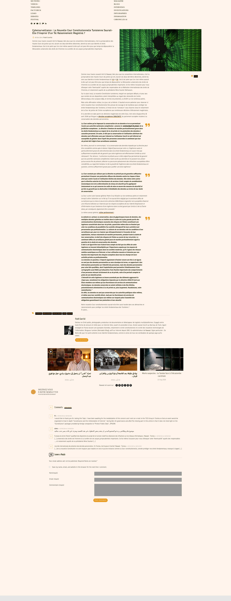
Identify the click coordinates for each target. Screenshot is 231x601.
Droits (195, 76)
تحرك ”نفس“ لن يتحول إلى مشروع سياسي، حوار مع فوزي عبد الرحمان (70, 375)
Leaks (33, 13)
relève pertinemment (106, 212)
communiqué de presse (131, 126)
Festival (34, 20)
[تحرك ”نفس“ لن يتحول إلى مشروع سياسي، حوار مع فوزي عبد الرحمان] (69, 359)
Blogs (116, 4)
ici (113, 79)
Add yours (68, 407)
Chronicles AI (120, 20)
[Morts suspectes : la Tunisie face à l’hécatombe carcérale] (161, 359)
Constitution (39, 313)
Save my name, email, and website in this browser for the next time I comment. (79, 467)
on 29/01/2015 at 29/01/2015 (134, 446)
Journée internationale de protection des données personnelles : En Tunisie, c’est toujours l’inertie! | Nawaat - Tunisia (90, 446)
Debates (34, 16)
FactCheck (35, 10)
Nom (53, 473)
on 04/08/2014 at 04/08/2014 (163, 436)
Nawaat (148, 330)
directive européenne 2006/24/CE (109, 116)
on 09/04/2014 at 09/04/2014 (64, 416)
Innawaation (120, 16)
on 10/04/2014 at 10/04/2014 (66, 428)
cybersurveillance (47, 313)
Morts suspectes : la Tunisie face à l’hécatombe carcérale (161, 374)
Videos (34, 4)
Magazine (118, 1)
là (117, 79)
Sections (35, 1)
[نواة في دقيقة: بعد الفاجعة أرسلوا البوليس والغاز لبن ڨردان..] (115, 359)
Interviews (119, 7)
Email (54, 479)
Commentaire (56, 485)
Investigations (120, 10)
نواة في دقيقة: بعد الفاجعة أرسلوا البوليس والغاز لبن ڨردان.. (118, 375)
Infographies (120, 13)
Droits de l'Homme (57, 313)
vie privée (70, 313)
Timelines (35, 7)
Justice (64, 313)
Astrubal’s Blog (103, 330)
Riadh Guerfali (47, 37)
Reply (76, 416)
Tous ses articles (81, 340)
